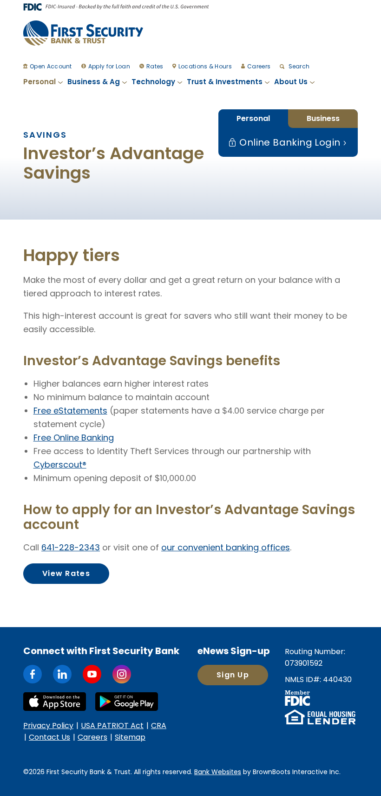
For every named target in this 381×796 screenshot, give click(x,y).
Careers (258, 66)
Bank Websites (217, 771)
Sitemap (130, 737)
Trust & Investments (225, 82)
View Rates (66, 573)
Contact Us (49, 737)
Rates (155, 66)
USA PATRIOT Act (112, 725)
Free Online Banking (73, 437)
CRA (158, 725)
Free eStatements (70, 410)
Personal (39, 82)
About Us (291, 82)
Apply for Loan (109, 66)
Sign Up (233, 674)
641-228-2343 (70, 547)
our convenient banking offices (225, 547)
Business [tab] (323, 118)
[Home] (83, 33)
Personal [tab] (253, 118)
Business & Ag (93, 82)
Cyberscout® (59, 464)
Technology (153, 82)
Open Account (51, 66)
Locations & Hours (205, 66)
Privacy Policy (48, 725)
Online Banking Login (288, 142)
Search (298, 66)
